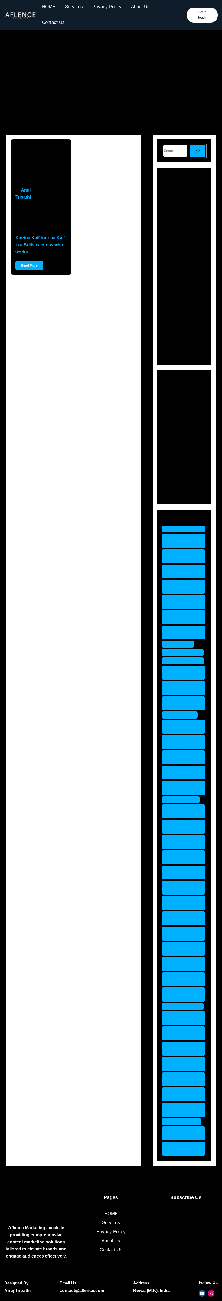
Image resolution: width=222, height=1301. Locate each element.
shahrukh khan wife (182, 994)
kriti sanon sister (177, 703)
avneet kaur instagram (179, 602)
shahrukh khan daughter (182, 918)
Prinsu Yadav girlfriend (180, 842)
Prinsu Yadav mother (180, 872)
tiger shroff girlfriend (178, 1049)
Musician (178, 446)
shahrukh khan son (182, 979)
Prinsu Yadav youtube (180, 888)
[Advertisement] (111, 86)
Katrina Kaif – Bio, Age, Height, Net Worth (36, 217)
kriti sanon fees (185, 661)
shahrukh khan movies (182, 933)
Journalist (179, 437)
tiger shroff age (185, 1006)
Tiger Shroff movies (179, 1094)
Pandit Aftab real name (179, 757)
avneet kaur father (179, 571)
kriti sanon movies (177, 673)
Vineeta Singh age (181, 1133)
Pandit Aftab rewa (179, 772)
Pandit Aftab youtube (179, 788)
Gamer (176, 418)
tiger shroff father (178, 1033)
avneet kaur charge (179, 541)
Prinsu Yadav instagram (180, 857)
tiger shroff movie (178, 1079)
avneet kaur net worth (182, 632)
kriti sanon (180, 644)
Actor (174, 389)
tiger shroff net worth (182, 1109)
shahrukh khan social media (182, 964)
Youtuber (178, 493)
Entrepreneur (182, 408)
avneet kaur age (186, 529)
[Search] (197, 151)
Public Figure (182, 456)
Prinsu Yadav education (180, 811)
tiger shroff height (178, 1064)
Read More (29, 265)
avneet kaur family (179, 556)
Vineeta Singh (184, 1121)
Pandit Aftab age (179, 727)
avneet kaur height (179, 586)
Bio (172, 399)
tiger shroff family (178, 1018)
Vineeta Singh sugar (181, 1148)
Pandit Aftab (182, 715)
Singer (175, 475)
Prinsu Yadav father (180, 826)
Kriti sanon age (185, 652)
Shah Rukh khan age (178, 903)
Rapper (176, 465)
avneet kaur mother (179, 617)
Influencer (179, 427)
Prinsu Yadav (183, 799)
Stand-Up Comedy (188, 484)
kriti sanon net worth (181, 688)
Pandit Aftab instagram (179, 742)
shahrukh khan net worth (182, 949)
